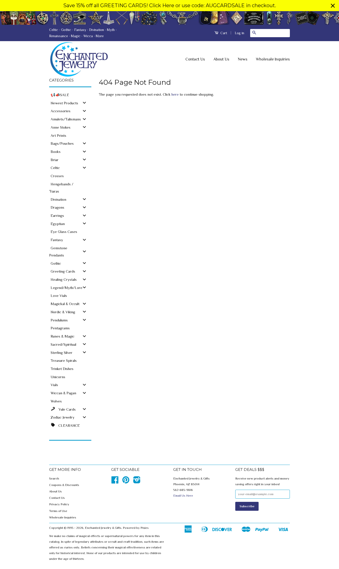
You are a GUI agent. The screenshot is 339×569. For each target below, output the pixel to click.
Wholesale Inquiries (273, 59)
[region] (169, 5)
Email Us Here (183, 495)
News (242, 59)
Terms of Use (58, 511)
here (175, 94)
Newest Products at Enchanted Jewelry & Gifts (169, 18)
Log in (239, 33)
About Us (221, 59)
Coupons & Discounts (64, 485)
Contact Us (195, 59)
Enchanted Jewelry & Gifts (103, 528)
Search (54, 478)
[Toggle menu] (84, 102)
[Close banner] (333, 5)
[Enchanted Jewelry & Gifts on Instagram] (137, 482)
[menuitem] (70, 94)
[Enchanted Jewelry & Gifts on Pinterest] (126, 482)
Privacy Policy (59, 504)
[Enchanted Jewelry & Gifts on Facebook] (115, 482)
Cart (223, 33)
